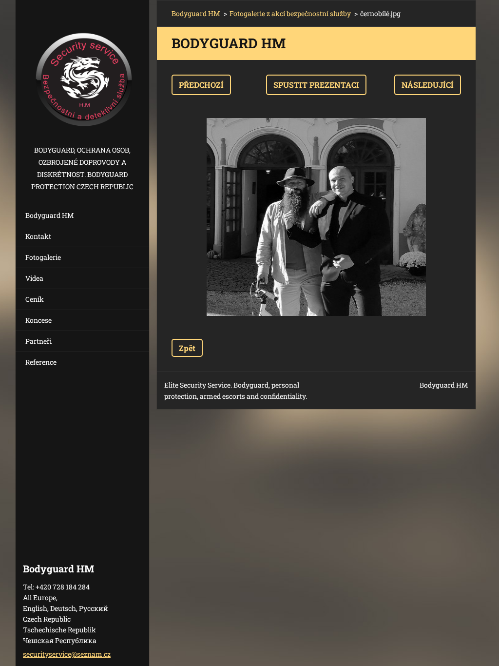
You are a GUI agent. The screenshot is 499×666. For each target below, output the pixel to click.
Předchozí (201, 84)
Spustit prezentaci (316, 84)
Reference (41, 362)
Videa (34, 278)
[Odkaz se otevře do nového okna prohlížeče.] (316, 217)
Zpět (187, 348)
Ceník (34, 299)
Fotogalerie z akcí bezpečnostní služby (290, 13)
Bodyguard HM (49, 215)
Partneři (38, 341)
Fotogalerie (43, 257)
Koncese (38, 320)
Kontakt (38, 236)
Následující (428, 84)
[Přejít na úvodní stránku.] (82, 72)
